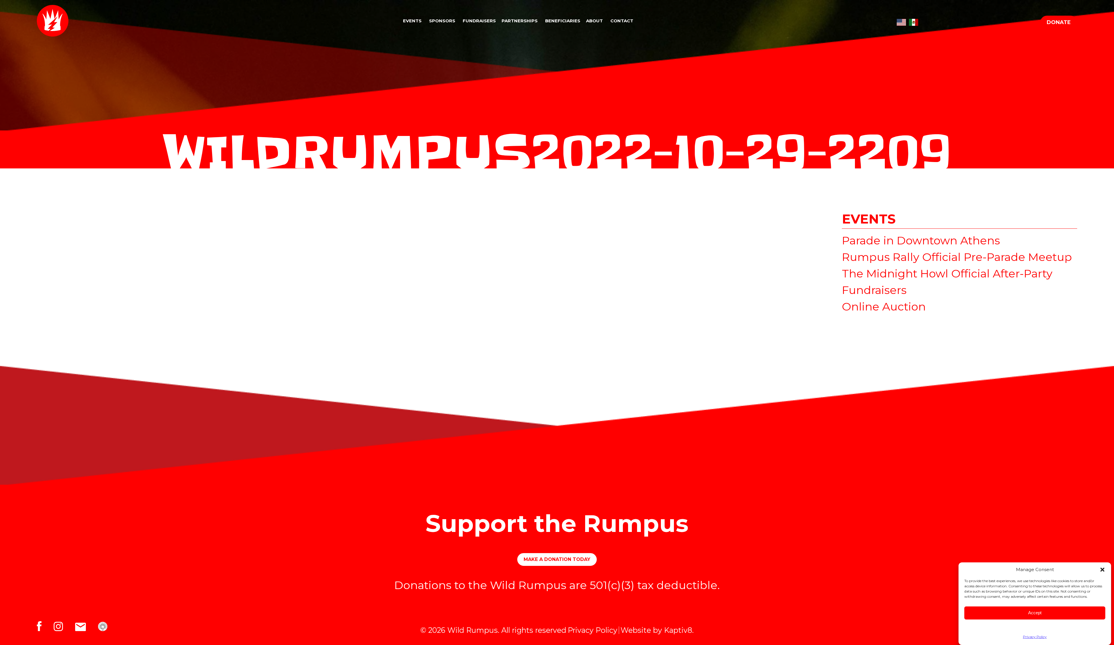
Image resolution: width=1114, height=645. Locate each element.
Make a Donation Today (557, 559)
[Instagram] (64, 624)
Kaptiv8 (678, 630)
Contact (621, 20)
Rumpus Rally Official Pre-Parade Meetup (957, 257)
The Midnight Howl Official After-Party (947, 273)
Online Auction (884, 306)
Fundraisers (479, 20)
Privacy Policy (1035, 637)
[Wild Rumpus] (89, 21)
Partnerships (520, 20)
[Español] (913, 21)
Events (412, 20)
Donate (1059, 22)
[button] (1102, 570)
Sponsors (442, 20)
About (594, 20)
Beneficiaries (562, 20)
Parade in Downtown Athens (921, 240)
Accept (1034, 612)
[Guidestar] (106, 624)
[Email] (86, 624)
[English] (901, 21)
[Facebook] (45, 624)
